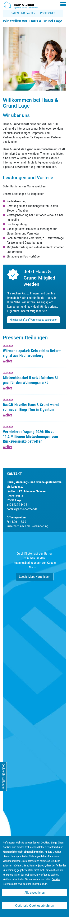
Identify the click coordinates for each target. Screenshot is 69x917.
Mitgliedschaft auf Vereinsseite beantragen (33, 319)
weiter (7, 361)
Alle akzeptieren (35, 892)
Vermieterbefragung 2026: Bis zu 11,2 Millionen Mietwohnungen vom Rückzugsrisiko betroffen (30, 436)
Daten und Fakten (23, 13)
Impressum (41, 883)
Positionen (48, 13)
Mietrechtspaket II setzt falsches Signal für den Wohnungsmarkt (31, 380)
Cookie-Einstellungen (3, 776)
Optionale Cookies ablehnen (34, 905)
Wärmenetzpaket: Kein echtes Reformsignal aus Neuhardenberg (33, 353)
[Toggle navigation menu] (63, 4)
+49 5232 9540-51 (18, 505)
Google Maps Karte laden (34, 577)
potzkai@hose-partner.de (22, 509)
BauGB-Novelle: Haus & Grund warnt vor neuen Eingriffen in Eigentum (31, 407)
